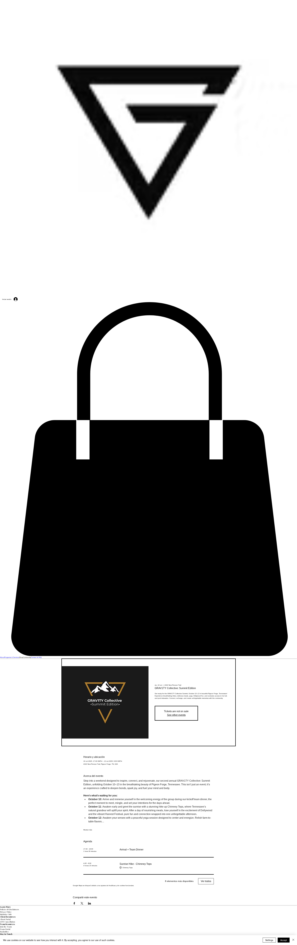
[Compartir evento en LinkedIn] (89, 903)
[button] (148, 479)
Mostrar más (87, 830)
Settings (269, 940)
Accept (283, 940)
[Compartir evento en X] (81, 903)
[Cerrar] (293, 940)
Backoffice (4, 931)
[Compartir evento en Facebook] (74, 903)
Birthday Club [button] (6, 914)
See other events (176, 715)
